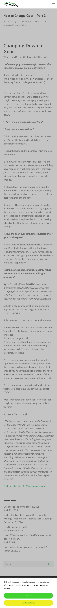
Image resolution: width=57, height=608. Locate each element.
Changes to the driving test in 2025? (21, 506)
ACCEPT (28, 595)
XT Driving (11, 21)
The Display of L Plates (15, 526)
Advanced (8, 25)
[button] (53, 4)
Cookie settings (28, 603)
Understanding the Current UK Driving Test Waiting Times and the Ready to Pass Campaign (27, 516)
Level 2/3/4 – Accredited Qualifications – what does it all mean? (27, 537)
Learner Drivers (20, 25)
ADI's (47, 21)
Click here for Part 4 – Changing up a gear (24, 486)
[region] (28, 593)
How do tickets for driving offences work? (25, 547)
